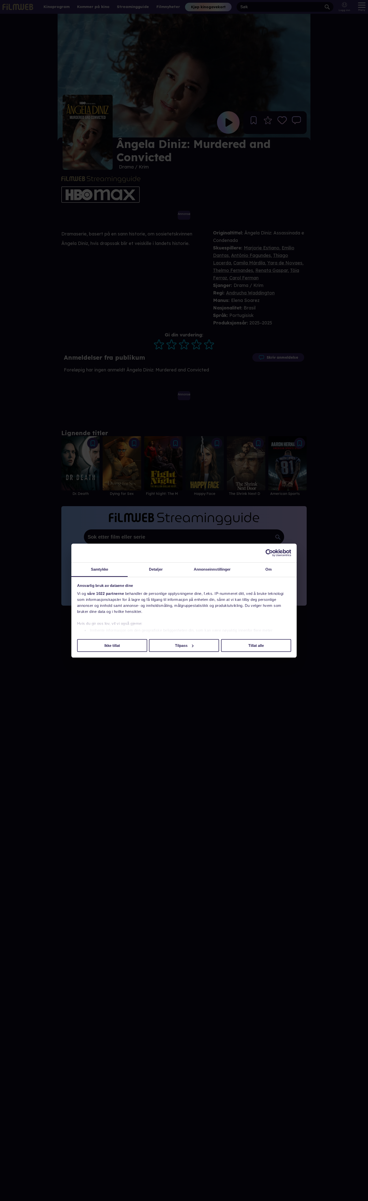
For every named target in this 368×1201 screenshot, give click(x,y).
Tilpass (181, 645)
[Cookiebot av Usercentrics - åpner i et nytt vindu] (269, 553)
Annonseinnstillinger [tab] (212, 569)
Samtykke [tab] (99, 569)
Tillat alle (256, 645)
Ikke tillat (112, 645)
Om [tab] (268, 569)
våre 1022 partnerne (105, 593)
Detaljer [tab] (156, 569)
